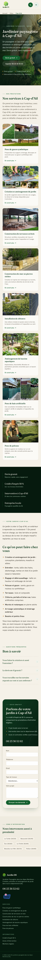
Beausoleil (27, 839)
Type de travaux (11, 777)
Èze (8, 844)
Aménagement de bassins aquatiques (15, 922)
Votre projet (10, 786)
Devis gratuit (10, 58)
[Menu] (36, 5)
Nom (7, 751)
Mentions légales (8, 944)
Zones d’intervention (9, 941)
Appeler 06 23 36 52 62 (14, 64)
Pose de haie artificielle (10, 925)
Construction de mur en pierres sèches (16, 917)
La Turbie (10, 839)
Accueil (5, 13)
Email (8, 768)
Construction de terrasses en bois (14, 914)
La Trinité (22, 844)
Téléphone (9, 759)
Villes (11, 13)
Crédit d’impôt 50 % (9, 938)
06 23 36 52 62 (14, 741)
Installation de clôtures (10, 919)
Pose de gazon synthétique (12, 908)
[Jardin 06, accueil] (6, 4)
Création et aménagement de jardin (15, 911)
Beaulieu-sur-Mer (13, 849)
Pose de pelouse (8, 928)
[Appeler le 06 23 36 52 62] (30, 5)
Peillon (31, 849)
